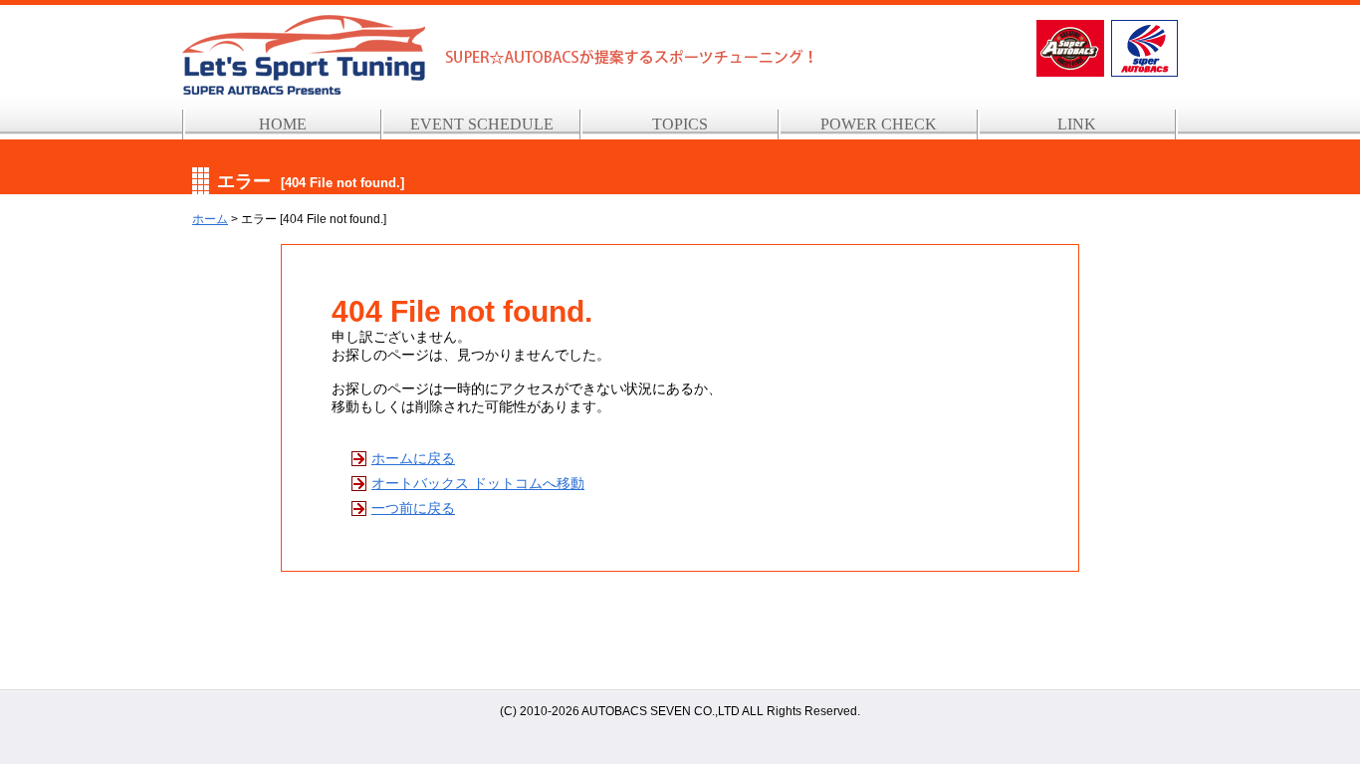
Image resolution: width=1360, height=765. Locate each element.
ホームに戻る (413, 458)
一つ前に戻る (413, 508)
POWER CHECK (878, 124)
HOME (283, 124)
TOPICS (680, 124)
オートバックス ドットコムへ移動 (477, 483)
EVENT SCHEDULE (482, 124)
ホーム (210, 219)
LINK (1076, 124)
